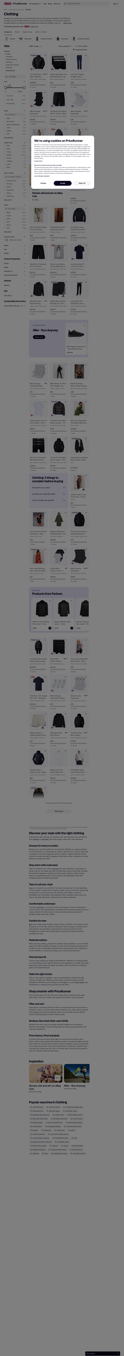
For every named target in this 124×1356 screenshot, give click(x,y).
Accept (62, 183)
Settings (43, 183)
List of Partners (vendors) (42, 176)
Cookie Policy (38, 161)
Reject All (82, 183)
